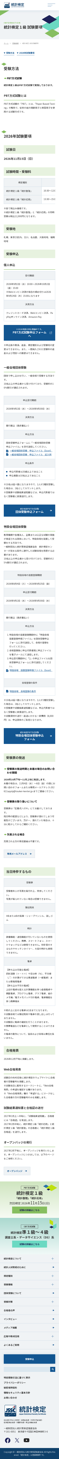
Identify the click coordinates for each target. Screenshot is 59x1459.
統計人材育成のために (15, 1267)
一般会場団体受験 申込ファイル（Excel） (31, 450)
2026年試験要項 (26, 52)
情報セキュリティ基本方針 (17, 1392)
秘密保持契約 (10, 1387)
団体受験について (12, 1293)
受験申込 (29, 1359)
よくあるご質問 (11, 1344)
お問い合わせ (10, 1397)
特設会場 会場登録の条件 (23, 691)
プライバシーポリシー (15, 1382)
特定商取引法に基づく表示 (17, 1377)
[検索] (52, 1369)
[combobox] (27, 1369)
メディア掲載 (10, 1327)
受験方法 (10, 52)
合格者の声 (9, 1310)
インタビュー (10, 1319)
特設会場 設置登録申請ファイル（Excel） (31, 670)
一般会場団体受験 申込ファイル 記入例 (30, 454)
